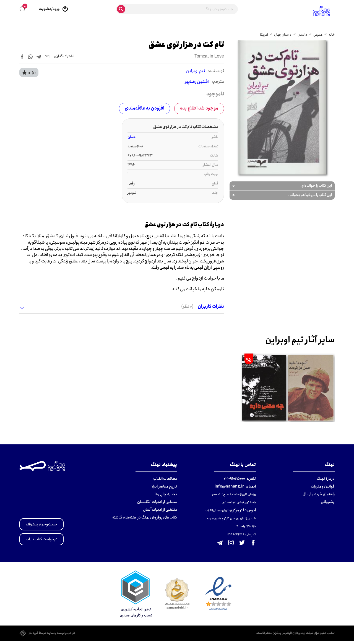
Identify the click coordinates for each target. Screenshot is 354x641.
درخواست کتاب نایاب (42, 539)
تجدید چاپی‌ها (166, 494)
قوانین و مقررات (323, 486)
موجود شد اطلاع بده (199, 108)
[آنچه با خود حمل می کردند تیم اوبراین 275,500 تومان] (311, 388)
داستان (302, 34)
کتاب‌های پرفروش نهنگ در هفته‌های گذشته (144, 517)
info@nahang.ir (229, 486)
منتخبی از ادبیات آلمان (160, 510)
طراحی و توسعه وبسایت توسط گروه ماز (52, 633)
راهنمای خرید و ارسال (319, 494)
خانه (332, 34)
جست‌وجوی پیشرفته (42, 524)
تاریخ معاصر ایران (163, 486)
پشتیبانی (328, 502)
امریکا (264, 34)
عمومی (317, 34)
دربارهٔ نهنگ (326, 479)
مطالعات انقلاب (165, 479)
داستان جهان (282, 34)
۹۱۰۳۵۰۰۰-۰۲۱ (234, 479)
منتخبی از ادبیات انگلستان (157, 502)
